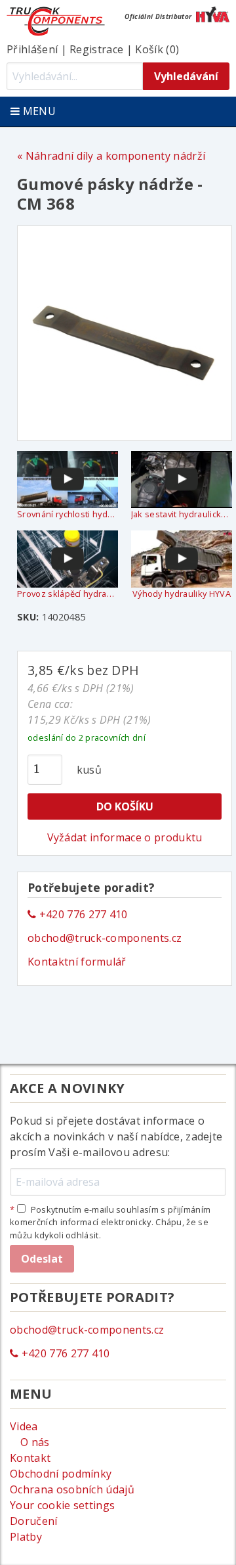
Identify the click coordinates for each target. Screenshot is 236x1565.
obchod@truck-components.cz (105, 938)
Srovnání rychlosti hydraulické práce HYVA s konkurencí (67, 514)
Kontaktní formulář (77, 961)
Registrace (96, 49)
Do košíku (124, 806)
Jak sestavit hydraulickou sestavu (181, 514)
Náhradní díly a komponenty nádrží (115, 156)
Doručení (34, 1521)
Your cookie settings (62, 1505)
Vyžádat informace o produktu (125, 837)
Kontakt (30, 1458)
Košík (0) (157, 49)
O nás (35, 1442)
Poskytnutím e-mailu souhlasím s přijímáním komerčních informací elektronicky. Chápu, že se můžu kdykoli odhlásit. (110, 1221)
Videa (24, 1426)
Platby (26, 1537)
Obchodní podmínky (60, 1473)
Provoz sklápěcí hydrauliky (67, 593)
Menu (38, 111)
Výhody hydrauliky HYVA (181, 593)
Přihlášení (32, 49)
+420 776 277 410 (81, 914)
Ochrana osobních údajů (72, 1489)
